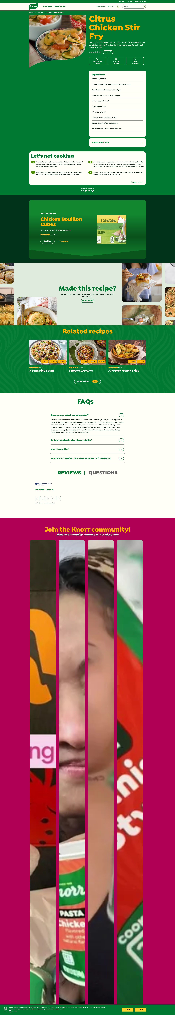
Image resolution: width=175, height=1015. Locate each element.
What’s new (101, 6)
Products (60, 7)
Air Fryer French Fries (123, 371)
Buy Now (47, 241)
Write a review (108, 52)
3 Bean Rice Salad (41, 371)
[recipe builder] (118, 6)
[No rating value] (94, 52)
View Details (63, 241)
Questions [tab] (103, 473)
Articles (111, 6)
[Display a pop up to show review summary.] (57, 235)
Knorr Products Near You (137, 1)
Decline (128, 1009)
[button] (37, 498)
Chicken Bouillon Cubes (61, 222)
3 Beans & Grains (81, 371)
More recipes (87, 381)
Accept (141, 1009)
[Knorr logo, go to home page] (33, 6)
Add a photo (87, 301)
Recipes (47, 7)
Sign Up (121, 1)
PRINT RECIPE (138, 182)
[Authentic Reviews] (43, 484)
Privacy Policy (13, 1009)
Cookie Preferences (52, 1009)
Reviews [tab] (69, 473)
